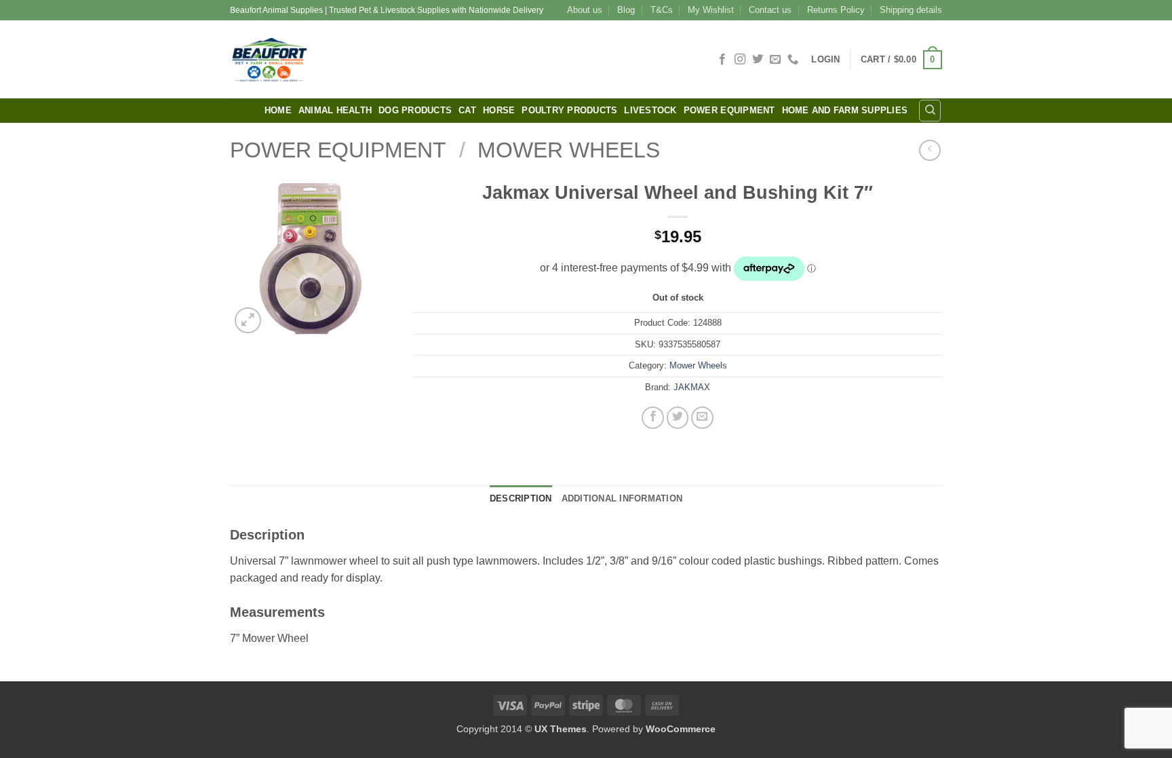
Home (278, 110)
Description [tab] (521, 498)
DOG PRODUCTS (415, 110)
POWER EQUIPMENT (729, 110)
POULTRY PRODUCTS (569, 110)
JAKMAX (691, 387)
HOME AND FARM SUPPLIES (845, 110)
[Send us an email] (775, 60)
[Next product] (929, 150)
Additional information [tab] (622, 498)
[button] (825, 59)
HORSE (499, 110)
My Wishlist (711, 10)
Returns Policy (836, 10)
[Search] (930, 110)
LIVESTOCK (650, 110)
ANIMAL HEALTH (335, 110)
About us (584, 10)
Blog (626, 10)
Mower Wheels (568, 150)
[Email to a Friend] (702, 417)
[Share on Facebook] (653, 417)
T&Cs (661, 10)
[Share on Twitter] (678, 417)
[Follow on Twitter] (757, 60)
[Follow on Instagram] (740, 60)
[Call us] (792, 60)
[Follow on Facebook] (722, 60)
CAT (467, 110)
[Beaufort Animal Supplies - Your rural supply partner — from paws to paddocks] (365, 59)
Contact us (770, 10)
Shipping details (911, 10)
